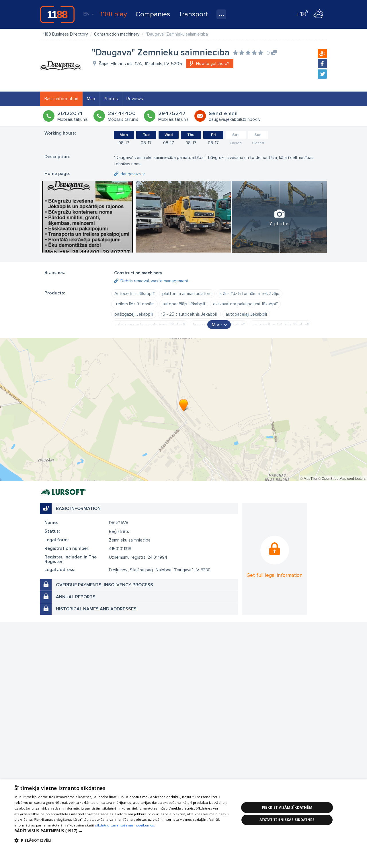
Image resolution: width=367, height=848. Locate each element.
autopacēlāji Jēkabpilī (246, 314)
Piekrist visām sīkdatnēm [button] (287, 807)
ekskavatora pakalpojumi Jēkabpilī (245, 303)
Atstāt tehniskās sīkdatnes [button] (287, 819)
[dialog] (183, 813)
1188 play (113, 14)
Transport (193, 14)
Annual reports (75, 597)
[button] (123, 830)
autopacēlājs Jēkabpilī (184, 303)
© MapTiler (308, 478)
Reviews (134, 99)
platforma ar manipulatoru (187, 293)
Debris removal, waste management (154, 281)
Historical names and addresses (96, 609)
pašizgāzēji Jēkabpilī (133, 314)
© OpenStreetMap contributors (342, 478)
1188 (57, 14)
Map (91, 99)
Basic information (61, 99)
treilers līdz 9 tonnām (134, 303)
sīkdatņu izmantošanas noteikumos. (125, 825)
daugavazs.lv (132, 173)
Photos (111, 99)
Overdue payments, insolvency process (104, 585)
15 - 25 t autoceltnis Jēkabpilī (189, 314)
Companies (153, 14)
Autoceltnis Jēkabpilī (134, 293)
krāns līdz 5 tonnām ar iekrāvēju (249, 293)
